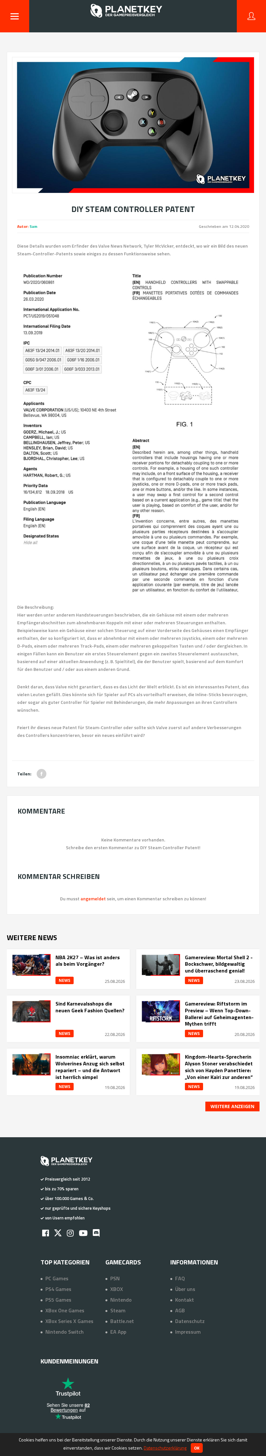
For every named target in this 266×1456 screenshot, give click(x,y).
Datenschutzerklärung (165, 1447)
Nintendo (121, 1299)
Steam (118, 1310)
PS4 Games (58, 1289)
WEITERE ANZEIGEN (232, 1106)
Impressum (188, 1331)
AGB (180, 1310)
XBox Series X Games (69, 1321)
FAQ (180, 1278)
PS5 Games (58, 1299)
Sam (33, 226)
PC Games (56, 1278)
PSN (115, 1278)
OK (197, 1448)
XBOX (116, 1289)
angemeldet (93, 898)
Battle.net (122, 1321)
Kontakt (184, 1299)
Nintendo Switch (64, 1331)
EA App (118, 1331)
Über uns (185, 1289)
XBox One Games (64, 1310)
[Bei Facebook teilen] (41, 774)
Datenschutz (190, 1321)
